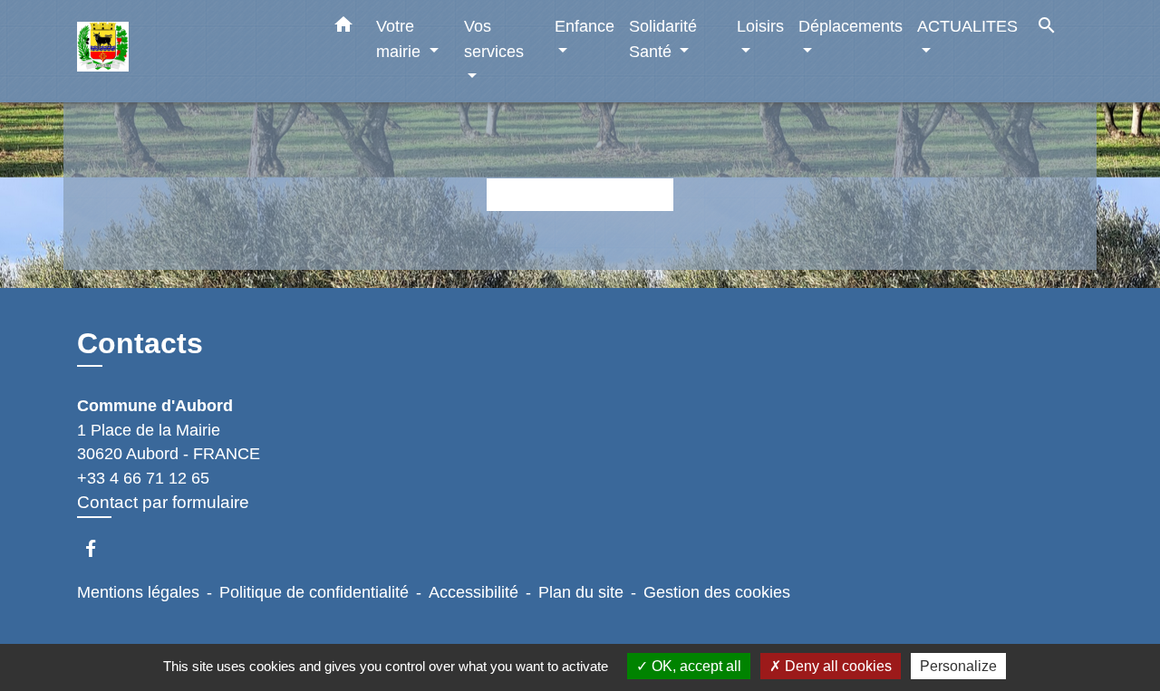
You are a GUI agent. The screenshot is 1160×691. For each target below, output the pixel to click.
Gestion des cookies (716, 592)
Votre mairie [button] (400, 38)
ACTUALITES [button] (967, 25)
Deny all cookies (836, 666)
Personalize (958, 666)
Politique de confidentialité (314, 592)
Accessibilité (473, 592)
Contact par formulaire (163, 502)
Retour (580, 194)
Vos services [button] (494, 38)
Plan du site (581, 592)
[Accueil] (190, 51)
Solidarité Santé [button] (663, 38)
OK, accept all (694, 666)
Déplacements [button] (850, 25)
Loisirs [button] (760, 25)
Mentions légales (138, 592)
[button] (343, 28)
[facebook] (99, 548)
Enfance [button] (584, 25)
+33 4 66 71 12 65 (143, 478)
